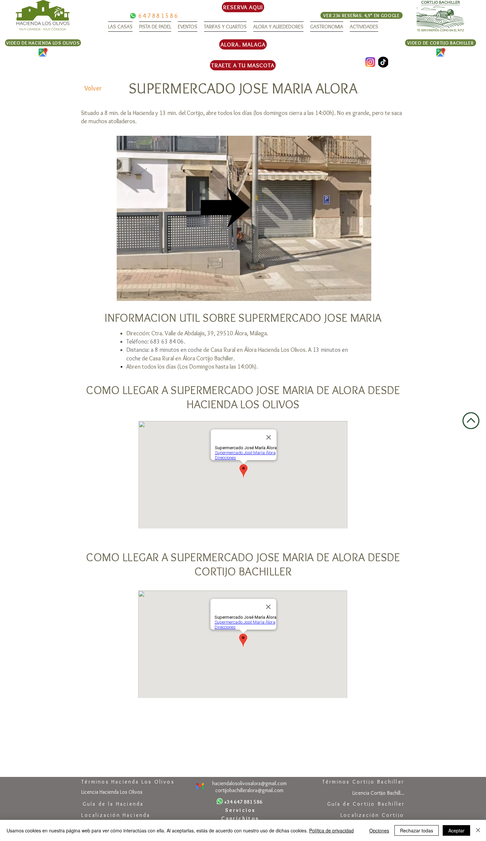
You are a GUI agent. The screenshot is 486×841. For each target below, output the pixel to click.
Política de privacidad (331, 830)
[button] (120, 26)
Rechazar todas (416, 830)
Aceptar (456, 830)
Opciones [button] (379, 830)
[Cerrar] (478, 830)
